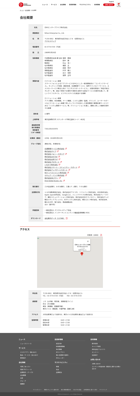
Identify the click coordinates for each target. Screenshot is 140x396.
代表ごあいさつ (25, 366)
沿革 (21, 378)
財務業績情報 (60, 346)
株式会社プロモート (52, 162)
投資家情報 (72, 4)
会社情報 (63, 4)
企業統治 (59, 372)
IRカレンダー (60, 358)
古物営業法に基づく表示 (90, 389)
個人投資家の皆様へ (62, 355)
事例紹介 (23, 358)
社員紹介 (95, 355)
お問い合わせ (109, 5)
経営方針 (59, 343)
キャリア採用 (96, 346)
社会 (57, 369)
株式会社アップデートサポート (56, 170)
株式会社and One (51, 156)
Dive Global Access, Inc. (53, 180)
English (111, 1)
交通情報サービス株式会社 (54, 148)
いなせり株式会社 (51, 164)
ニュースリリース (25, 343)
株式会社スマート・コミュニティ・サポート (61, 167)
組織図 (22, 384)
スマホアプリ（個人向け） (28, 352)
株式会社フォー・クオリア (54, 154)
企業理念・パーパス (26, 372)
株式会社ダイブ (50, 151)
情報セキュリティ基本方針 (51, 389)
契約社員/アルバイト (98, 349)
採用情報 (97, 4)
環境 (57, 366)
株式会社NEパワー (51, 178)
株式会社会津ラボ (51, 159)
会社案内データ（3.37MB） (55, 218)
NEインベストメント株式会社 (55, 172)
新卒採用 (95, 343)
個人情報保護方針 (66, 389)
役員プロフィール (26, 369)
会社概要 (23, 375)
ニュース (45, 4)
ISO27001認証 (77, 389)
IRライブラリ (60, 352)
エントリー (95, 352)
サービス (54, 4)
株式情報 (59, 349)
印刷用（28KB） (93, 235)
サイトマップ (103, 389)
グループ (23, 381)
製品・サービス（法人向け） (29, 355)
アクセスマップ (50, 41)
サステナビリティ (85, 4)
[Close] (87, 241)
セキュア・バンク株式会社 (54, 175)
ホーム (22, 10)
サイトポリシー (37, 389)
